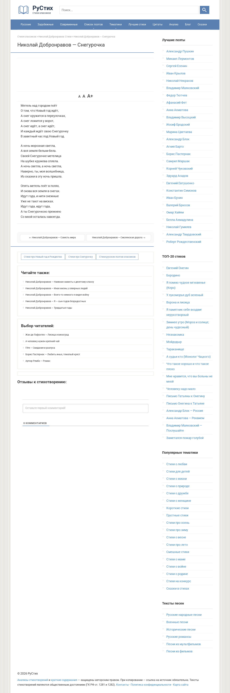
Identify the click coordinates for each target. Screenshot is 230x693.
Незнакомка (175, 334)
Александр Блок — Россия (184, 410)
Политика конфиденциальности (151, 684)
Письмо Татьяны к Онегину (185, 396)
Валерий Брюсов (178, 205)
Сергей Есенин (176, 66)
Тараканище (175, 349)
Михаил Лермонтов (180, 58)
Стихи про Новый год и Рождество (43, 256)
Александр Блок (177, 139)
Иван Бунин (174, 197)
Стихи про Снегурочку (80, 256)
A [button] (79, 96)
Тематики (115, 24)
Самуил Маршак (178, 161)
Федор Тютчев (176, 95)
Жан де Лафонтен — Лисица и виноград (47, 334)
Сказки (202, 24)
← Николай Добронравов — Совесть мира (52, 237)
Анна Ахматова (177, 110)
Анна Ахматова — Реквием (185, 418)
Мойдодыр (174, 342)
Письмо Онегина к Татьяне (185, 403)
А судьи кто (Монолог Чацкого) (188, 356)
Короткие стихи (177, 508)
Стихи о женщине (178, 500)
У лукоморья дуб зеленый (184, 295)
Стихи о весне (176, 537)
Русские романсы (178, 636)
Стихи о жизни (176, 478)
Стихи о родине (177, 574)
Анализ (173, 24)
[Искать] (204, 10)
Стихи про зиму (177, 530)
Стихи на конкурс (178, 581)
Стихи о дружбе (177, 493)
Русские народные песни (184, 614)
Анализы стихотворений (32, 680)
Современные (68, 24)
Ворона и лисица (178, 302)
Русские (26, 24)
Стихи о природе (178, 486)
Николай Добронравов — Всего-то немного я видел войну (57, 294)
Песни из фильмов (179, 651)
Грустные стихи (177, 515)
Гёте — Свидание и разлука (40, 347)
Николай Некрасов (179, 80)
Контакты (122, 684)
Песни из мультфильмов (183, 644)
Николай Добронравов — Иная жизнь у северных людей (56, 288)
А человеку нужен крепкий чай (42, 341)
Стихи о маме (176, 559)
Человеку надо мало (180, 389)
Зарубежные (45, 24)
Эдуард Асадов (177, 175)
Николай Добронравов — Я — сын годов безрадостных (55, 301)
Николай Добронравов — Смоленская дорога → (118, 237)
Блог (188, 24)
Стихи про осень (177, 522)
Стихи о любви (176, 464)
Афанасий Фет (176, 102)
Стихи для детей (178, 471)
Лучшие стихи (137, 24)
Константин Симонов (181, 190)
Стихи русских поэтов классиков (117, 256)
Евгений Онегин (177, 268)
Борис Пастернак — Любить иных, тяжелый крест (52, 354)
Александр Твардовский (183, 234)
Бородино (173, 275)
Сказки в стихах (177, 588)
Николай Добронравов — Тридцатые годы (48, 307)
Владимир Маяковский (182, 88)
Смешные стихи (177, 552)
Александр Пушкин (180, 51)
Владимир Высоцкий (181, 117)
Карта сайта (180, 684)
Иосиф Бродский (178, 124)
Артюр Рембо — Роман (37, 361)
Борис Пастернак (178, 154)
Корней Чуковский (179, 168)
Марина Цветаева (179, 132)
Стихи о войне (176, 566)
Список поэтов (93, 24)
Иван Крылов (175, 73)
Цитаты (157, 24)
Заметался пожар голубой (185, 438)
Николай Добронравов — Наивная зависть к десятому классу (59, 281)
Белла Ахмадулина (179, 219)
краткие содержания (64, 680)
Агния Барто (175, 146)
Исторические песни (180, 629)
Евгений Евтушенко (180, 183)
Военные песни (177, 622)
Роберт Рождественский (183, 241)
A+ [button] (90, 96)
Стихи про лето (177, 544)
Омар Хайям (175, 212)
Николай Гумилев (178, 227)
